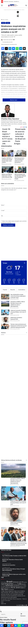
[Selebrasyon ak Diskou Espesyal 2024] (5, 319)
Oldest (5, 617)
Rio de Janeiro (15, 587)
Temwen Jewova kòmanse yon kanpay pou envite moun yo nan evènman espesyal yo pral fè (18, 326)
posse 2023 (23, 586)
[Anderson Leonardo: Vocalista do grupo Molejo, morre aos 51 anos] (5, 312)
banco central (3, 582)
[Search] (14, 612)
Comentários (21, 289)
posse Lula (4, 587)
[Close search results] (21, 614)
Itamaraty (15, 584)
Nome (3, 205)
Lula (19, 584)
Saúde (7, 23)
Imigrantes (9, 584)
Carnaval (15, 582)
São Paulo (4, 589)
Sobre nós (3, 603)
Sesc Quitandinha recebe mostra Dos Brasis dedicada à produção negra (18, 296)
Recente (12, 289)
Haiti (2, 584)
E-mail (3, 210)
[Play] (18, 12)
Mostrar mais (13, 100)
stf (24, 587)
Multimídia (9, 586)
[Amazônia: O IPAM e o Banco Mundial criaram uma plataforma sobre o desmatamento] (5, 304)
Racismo (9, 587)
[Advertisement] (14, 242)
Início (3, 19)
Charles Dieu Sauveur (10, 119)
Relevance (22, 615)
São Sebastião (11, 589)
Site (2, 215)
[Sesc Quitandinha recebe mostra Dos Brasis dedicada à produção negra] (5, 296)
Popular (5, 289)
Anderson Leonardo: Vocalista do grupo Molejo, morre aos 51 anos (18, 312)
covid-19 (20, 582)
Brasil (7, 19)
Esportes (25, 582)
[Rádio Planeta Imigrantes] (14, 5)
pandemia (16, 586)
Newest (2, 617)
